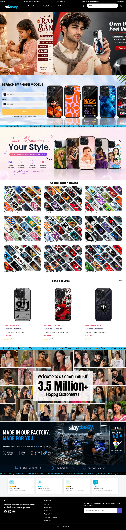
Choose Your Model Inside (12, 325)
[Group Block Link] (22, 199)
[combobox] (102, 6)
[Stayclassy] (11, 7)
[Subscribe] (119, 510)
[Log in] (83, 6)
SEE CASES (24, 112)
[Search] (116, 6)
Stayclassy (65, 526)
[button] (121, 6)
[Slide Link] (63, 43)
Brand (4, 90)
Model (4, 99)
